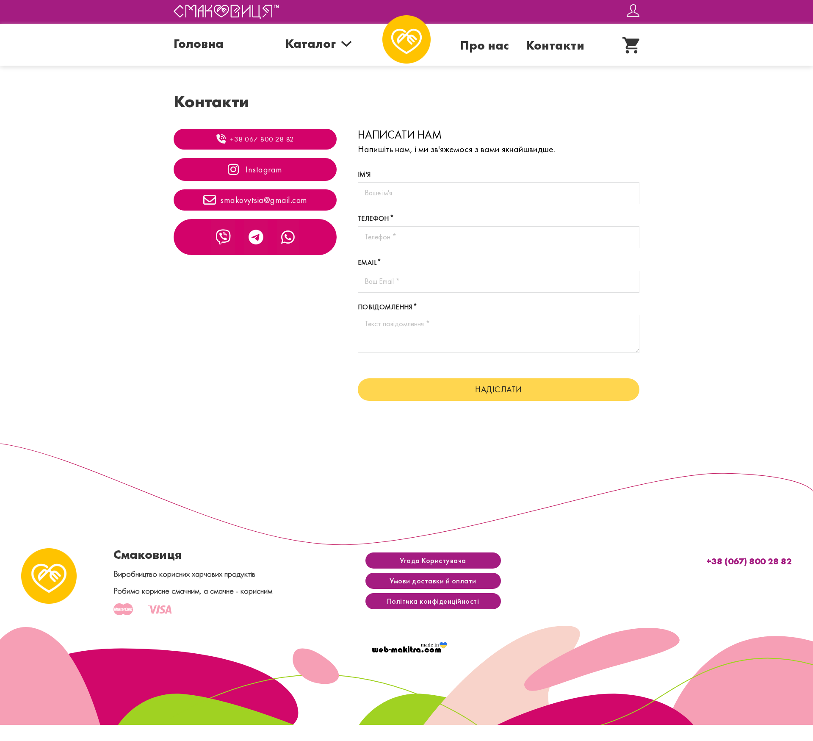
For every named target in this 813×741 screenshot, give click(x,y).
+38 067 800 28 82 (262, 139)
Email (367, 262)
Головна (199, 43)
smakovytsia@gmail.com (263, 199)
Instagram (262, 169)
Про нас (484, 45)
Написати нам (400, 134)
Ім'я (364, 174)
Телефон (373, 218)
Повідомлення (385, 307)
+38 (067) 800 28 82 (749, 561)
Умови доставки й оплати (433, 581)
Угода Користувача (433, 560)
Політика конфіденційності (433, 601)
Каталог (310, 43)
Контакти (555, 45)
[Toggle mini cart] (630, 45)
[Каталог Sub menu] (346, 43)
